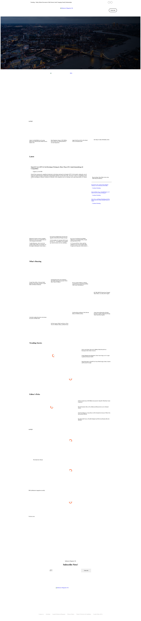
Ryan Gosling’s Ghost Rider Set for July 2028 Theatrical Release (100, 178)
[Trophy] (74, 595)
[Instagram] (63, 595)
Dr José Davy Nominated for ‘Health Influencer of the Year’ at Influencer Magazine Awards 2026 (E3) (101, 40)
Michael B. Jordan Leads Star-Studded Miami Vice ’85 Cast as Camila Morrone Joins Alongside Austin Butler (37, 239)
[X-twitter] (70, 595)
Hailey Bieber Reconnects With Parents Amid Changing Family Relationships (54, 2)
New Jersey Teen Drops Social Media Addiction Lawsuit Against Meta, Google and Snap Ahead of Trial (78, 239)
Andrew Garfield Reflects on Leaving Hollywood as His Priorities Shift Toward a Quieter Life (38, 141)
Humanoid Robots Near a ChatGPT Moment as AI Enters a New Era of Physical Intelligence (100, 192)
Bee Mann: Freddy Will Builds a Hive (101, 139)
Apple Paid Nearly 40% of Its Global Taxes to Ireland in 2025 (80, 141)
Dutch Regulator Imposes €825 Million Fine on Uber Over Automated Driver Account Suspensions (59, 141)
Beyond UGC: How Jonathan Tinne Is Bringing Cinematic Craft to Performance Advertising (100, 185)
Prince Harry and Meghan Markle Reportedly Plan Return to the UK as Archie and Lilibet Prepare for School (101, 200)
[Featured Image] (86, 59)
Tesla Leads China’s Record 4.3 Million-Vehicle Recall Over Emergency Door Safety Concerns (94, 350)
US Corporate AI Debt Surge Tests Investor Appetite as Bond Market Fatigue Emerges (58, 237)
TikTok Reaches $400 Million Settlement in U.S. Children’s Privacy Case (102, 30)
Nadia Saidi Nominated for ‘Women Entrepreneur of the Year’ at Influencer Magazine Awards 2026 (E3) (102, 51)
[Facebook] (67, 595)
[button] (25, 10)
